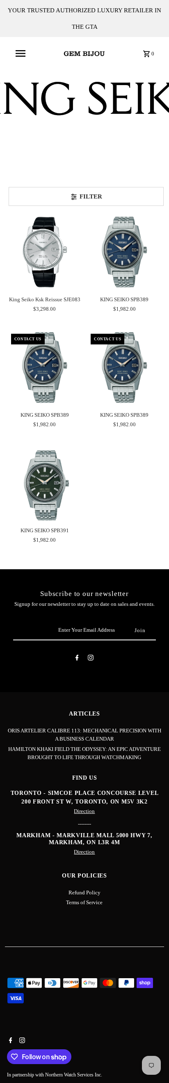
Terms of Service (84, 902)
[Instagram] (91, 659)
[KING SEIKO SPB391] (44, 483)
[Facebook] (77, 659)
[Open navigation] (20, 53)
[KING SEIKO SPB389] (124, 252)
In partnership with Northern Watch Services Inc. (54, 1075)
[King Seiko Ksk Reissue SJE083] (44, 252)
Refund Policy (84, 893)
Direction (84, 811)
